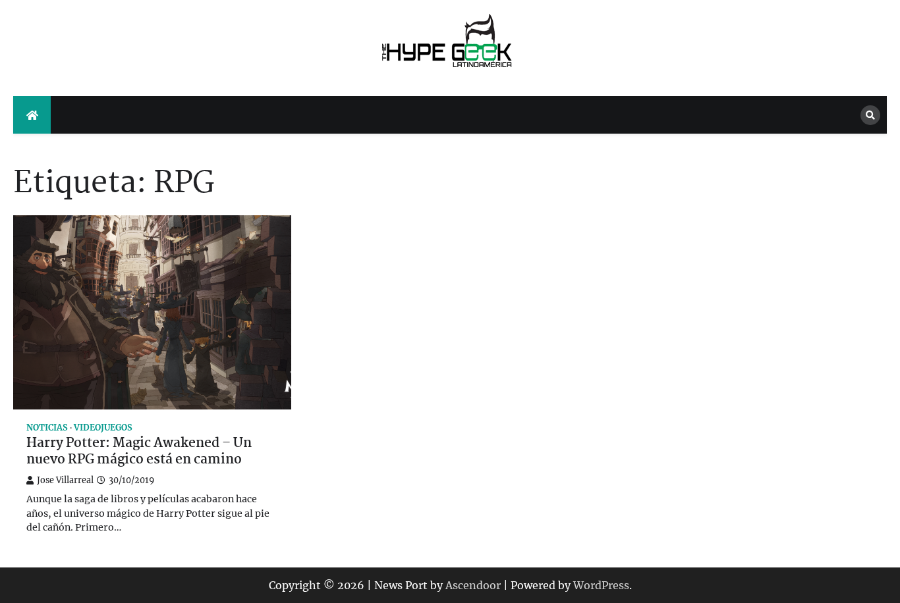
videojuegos (103, 428)
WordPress (601, 585)
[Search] (870, 115)
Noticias (47, 428)
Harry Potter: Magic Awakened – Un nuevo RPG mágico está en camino (139, 452)
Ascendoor (473, 585)
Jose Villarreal (65, 480)
